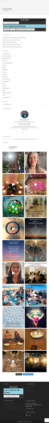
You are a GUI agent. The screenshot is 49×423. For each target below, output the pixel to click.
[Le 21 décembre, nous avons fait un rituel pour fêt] (36, 339)
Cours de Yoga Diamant (6, 63)
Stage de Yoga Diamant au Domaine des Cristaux (11, 39)
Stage (3, 85)
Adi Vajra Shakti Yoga (6, 56)
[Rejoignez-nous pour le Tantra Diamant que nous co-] (13, 229)
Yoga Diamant (5, 97)
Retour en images (5, 79)
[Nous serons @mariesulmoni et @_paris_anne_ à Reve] (36, 162)
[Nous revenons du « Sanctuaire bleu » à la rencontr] (36, 295)
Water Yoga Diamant (6, 92)
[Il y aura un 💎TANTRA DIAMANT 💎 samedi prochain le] (13, 184)
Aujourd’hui (11, 22)
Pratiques (4, 74)
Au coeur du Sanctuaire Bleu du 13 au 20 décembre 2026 (24, 139)
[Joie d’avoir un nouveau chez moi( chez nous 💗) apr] (36, 184)
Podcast (3, 72)
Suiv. (16, 22)
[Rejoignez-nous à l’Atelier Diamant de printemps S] (13, 206)
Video (3, 90)
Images (3, 65)
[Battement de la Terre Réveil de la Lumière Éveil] (13, 339)
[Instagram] (26, 132)
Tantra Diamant (5, 88)
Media (3, 67)
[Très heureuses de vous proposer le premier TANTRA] (36, 273)
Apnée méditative (5, 58)
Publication (4, 76)
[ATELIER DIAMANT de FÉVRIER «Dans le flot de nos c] (36, 229)
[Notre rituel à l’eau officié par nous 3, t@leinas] (36, 361)
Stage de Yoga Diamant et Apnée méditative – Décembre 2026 (14, 37)
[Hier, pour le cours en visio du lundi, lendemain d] (36, 251)
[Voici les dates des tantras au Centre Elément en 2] (13, 361)
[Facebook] (23, 132)
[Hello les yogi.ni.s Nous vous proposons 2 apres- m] (13, 162)
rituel (3, 83)
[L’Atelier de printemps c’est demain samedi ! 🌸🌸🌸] (36, 317)
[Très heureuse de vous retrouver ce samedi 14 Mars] (36, 206)
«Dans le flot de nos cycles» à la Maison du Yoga (11, 44)
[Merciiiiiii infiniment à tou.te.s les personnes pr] (13, 295)
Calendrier (6, 10)
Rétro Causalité (5, 81)
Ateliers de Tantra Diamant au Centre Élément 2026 (12, 46)
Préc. (6, 22)
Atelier (3, 60)
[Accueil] (2, 10)
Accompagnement (5, 53)
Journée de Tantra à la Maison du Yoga (9, 42)
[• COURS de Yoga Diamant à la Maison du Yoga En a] (13, 273)
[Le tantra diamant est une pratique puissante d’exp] (13, 251)
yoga (3, 95)
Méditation (4, 69)
